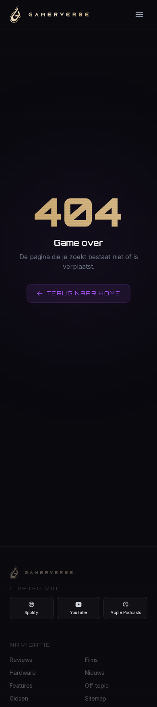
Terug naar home (83, 293)
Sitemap (95, 698)
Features (21, 685)
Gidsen (19, 698)
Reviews (21, 659)
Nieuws (94, 672)
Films (91, 659)
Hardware (23, 672)
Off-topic (97, 685)
